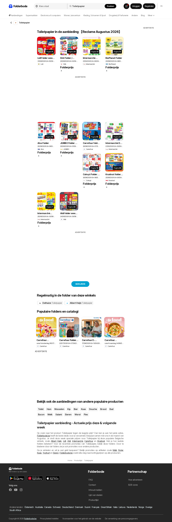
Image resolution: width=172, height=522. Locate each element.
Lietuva (122, 507)
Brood (103, 409)
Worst (77, 414)
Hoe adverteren (135, 479)
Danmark (79, 507)
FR (161, 6)
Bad (111, 409)
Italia (115, 507)
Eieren (68, 414)
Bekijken (80, 284)
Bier (76, 409)
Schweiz (57, 507)
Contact (92, 484)
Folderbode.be (43, 435)
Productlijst (93, 500)
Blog (143, 15)
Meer (150, 15)
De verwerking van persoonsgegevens (121, 518)
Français (95, 507)
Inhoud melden (95, 490)
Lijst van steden (96, 495)
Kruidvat (101, 441)
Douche (93, 409)
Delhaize (52, 303)
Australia (39, 507)
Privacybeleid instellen (49, 518)
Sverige (148, 507)
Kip (68, 409)
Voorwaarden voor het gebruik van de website (81, 518)
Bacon (41, 414)
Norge (141, 507)
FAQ (91, 479)
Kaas (83, 409)
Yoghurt (46, 453)
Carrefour (88, 441)
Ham (49, 409)
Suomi (87, 507)
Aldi (69, 441)
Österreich (29, 507)
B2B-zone (133, 484)
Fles (86, 414)
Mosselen (59, 409)
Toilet (41, 409)
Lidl (64, 441)
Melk (50, 414)
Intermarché (77, 441)
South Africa (15, 510)
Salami (58, 414)
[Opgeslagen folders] (126, 6)
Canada (47, 507)
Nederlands (132, 507)
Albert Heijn (80, 303)
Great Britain (106, 507)
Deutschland (68, 507)
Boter (120, 450)
